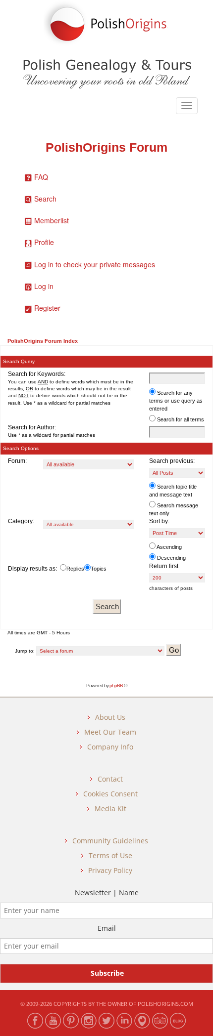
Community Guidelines (110, 840)
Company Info (110, 746)
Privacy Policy (110, 870)
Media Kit (110, 808)
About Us (110, 717)
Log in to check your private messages (94, 264)
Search (45, 199)
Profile (44, 242)
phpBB (116, 685)
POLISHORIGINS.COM (165, 1003)
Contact (110, 779)
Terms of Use (110, 855)
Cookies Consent (110, 793)
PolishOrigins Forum (106, 147)
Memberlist (51, 220)
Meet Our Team (110, 732)
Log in (43, 286)
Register (47, 308)
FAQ (41, 177)
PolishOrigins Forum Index (42, 341)
